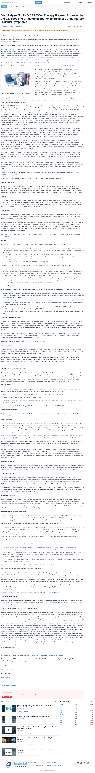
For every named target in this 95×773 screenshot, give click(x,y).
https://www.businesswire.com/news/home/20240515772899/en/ (57, 66)
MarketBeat (20, 711)
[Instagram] (87, 765)
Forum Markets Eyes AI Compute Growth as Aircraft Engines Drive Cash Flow (36, 749)
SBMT (37, 733)
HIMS (40, 744)
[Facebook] (81, 765)
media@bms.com (5, 677)
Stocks (11, 6)
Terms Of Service (57, 765)
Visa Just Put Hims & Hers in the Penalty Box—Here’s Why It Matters (34, 738)
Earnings (28, 722)
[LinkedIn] (84, 765)
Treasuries (37, 10)
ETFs (17, 6)
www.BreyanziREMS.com (27, 406)
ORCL (61, 722)
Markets (4, 6)
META (61, 716)
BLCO (28, 711)
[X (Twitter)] (78, 765)
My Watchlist (79, 2)
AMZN (61, 706)
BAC (61, 712)
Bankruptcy (29, 733)
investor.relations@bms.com (9, 685)
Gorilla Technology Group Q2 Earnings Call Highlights (33, 716)
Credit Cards (29, 744)
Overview (11, 10)
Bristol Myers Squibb (7, 49)
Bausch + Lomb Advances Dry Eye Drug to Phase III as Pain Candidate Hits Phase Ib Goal (34, 706)
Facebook (9, 605)
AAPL (61, 708)
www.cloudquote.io (52, 762)
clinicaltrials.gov (5, 236)
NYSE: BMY (16, 49)
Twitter (80, 602)
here (57, 592)
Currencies (22, 10)
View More (55, 701)
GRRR (36, 722)
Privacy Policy (48, 765)
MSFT (61, 718)
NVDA (61, 720)
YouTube (3, 605)
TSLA (61, 724)
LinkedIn (74, 602)
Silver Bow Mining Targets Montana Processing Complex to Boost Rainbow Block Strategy (36, 727)
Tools (23, 6)
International (30, 10)
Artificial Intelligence (30, 755)
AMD (61, 710)
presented (48, 120)
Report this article (7, 696)
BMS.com (60, 602)
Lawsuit (33, 744)
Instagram (18, 605)
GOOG (61, 714)
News (17, 10)
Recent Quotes (67, 2)
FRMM (40, 755)
